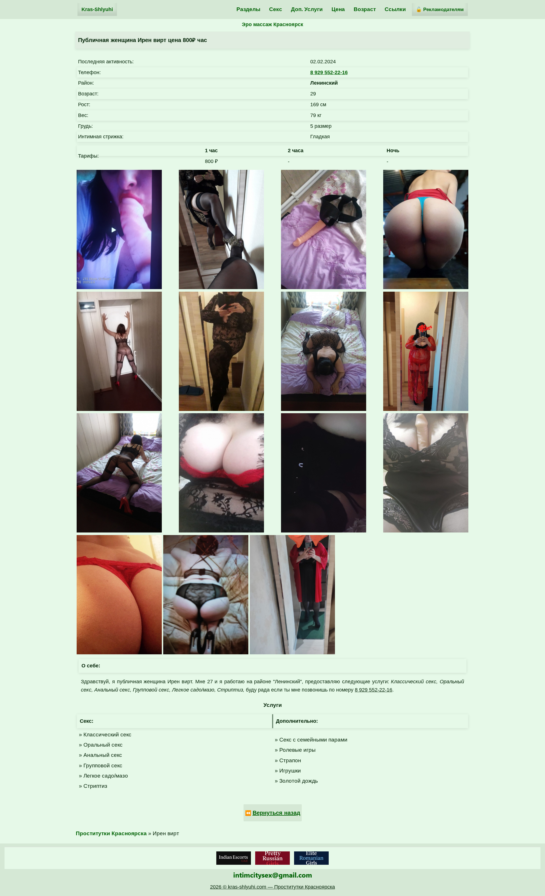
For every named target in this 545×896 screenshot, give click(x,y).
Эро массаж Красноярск (272, 24)
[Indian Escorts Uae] (233, 858)
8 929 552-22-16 (329, 72)
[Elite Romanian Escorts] (311, 858)
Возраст (365, 9)
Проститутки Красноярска (111, 833)
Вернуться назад (276, 813)
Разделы (248, 9)
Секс (275, 9)
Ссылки (395, 9)
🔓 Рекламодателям (440, 9)
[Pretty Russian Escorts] (272, 858)
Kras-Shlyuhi (97, 9)
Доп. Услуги (307, 9)
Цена (338, 9)
